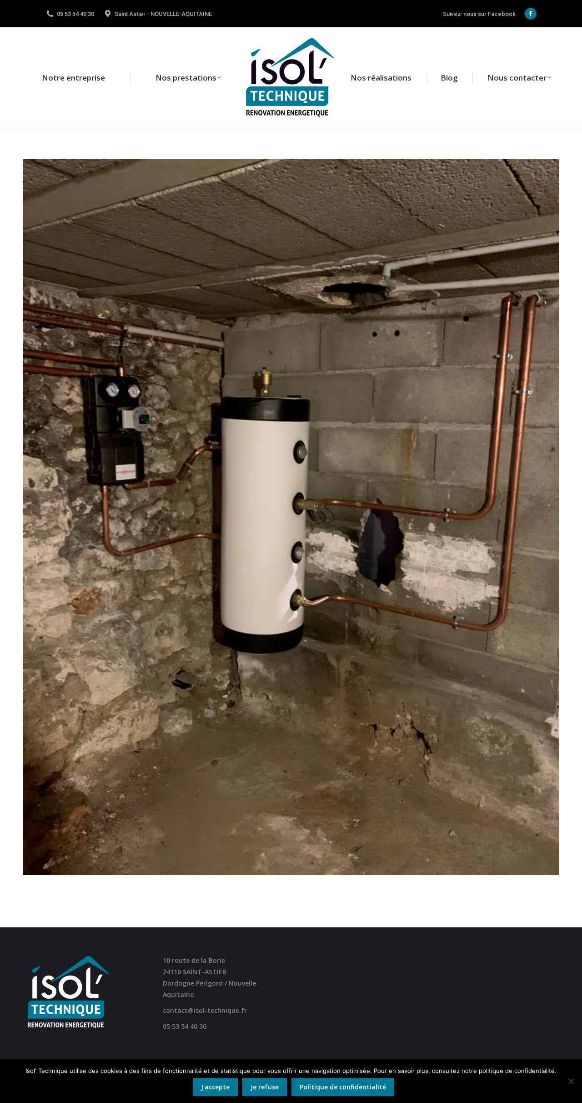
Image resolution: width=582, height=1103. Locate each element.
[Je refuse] (570, 1081)
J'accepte (215, 1087)
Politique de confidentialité (343, 1087)
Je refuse (265, 1087)
